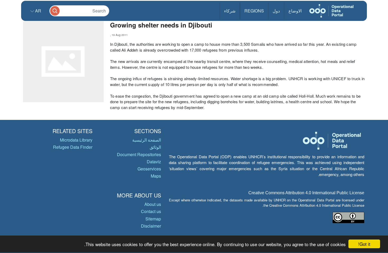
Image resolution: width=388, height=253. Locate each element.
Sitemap (153, 219)
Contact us (151, 211)
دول (276, 11)
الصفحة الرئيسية (146, 140)
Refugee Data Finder (72, 147)
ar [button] (37, 11)
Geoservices (149, 169)
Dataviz (154, 162)
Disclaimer (151, 226)
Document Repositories (139, 154)
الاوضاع (295, 11)
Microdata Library (76, 140)
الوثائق (155, 147)
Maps (156, 176)
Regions (254, 11)
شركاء (229, 11)
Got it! (364, 244)
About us (152, 204)
